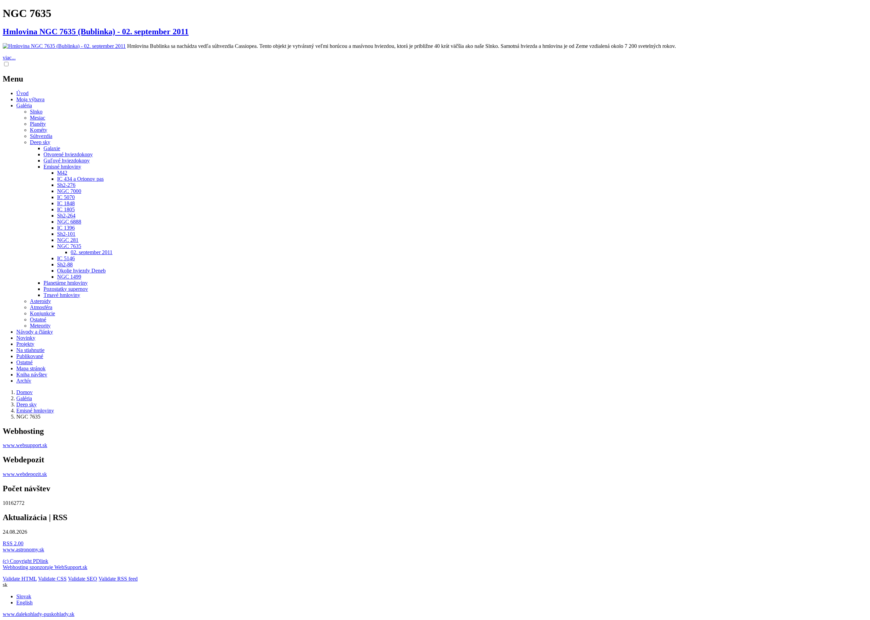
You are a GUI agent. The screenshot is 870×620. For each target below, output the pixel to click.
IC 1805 (66, 209)
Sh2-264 (66, 215)
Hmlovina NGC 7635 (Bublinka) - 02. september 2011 (96, 31)
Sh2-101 (66, 234)
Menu (13, 78)
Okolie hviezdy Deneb (81, 270)
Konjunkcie (42, 313)
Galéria (24, 105)
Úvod (22, 93)
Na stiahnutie (30, 350)
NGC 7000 (69, 191)
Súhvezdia (41, 136)
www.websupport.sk (25, 445)
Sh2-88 (65, 264)
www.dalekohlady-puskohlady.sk (38, 614)
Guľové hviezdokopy (67, 160)
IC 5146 (66, 258)
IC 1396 (66, 228)
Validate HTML (20, 579)
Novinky (25, 338)
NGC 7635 (69, 246)
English (24, 602)
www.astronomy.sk (23, 549)
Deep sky (40, 142)
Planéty (38, 124)
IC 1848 (66, 203)
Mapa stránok (31, 368)
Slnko (36, 111)
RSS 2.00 (13, 543)
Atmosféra (41, 307)
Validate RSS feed (118, 579)
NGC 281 (68, 240)
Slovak (23, 596)
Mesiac (37, 118)
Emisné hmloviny (62, 167)
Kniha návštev (31, 374)
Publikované (29, 356)
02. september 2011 (91, 252)
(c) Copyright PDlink (25, 561)
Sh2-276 (66, 185)
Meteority (40, 326)
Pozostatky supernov (66, 289)
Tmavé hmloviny (62, 295)
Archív (23, 381)
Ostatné (38, 319)
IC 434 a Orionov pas (80, 179)
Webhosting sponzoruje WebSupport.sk (45, 567)
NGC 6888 (69, 222)
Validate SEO (82, 579)
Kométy (38, 130)
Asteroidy (40, 301)
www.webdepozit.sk (25, 474)
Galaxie (52, 148)
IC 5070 (66, 197)
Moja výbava (30, 99)
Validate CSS (52, 579)
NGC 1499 (69, 277)
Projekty (25, 344)
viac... (9, 57)
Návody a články (34, 332)
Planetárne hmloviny (66, 283)
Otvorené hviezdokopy (68, 154)
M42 (62, 173)
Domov (24, 392)
